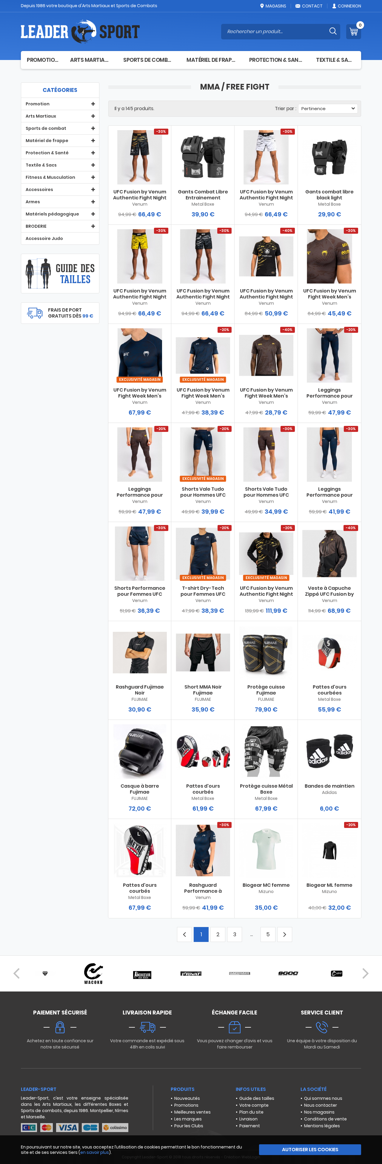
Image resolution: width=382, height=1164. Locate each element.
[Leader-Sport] (80, 32)
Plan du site (251, 1112)
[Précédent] (16, 974)
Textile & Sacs (335, 60)
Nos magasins (319, 1112)
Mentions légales (322, 1126)
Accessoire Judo (44, 238)
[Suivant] (366, 974)
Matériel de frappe (212, 60)
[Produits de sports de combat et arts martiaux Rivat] (191, 973)
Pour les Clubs (188, 1126)
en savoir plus (94, 1152)
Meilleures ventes (192, 1112)
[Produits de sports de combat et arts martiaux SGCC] (288, 973)
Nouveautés (187, 1098)
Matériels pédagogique (52, 214)
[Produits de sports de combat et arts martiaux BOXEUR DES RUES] (142, 973)
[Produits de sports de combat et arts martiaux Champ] (336, 973)
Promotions (186, 1105)
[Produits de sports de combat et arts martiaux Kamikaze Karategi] (239, 973)
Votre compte (254, 1105)
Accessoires (39, 190)
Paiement (249, 1126)
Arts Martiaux (90, 60)
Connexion (349, 6)
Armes (33, 202)
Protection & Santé (276, 60)
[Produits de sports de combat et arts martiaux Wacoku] (93, 973)
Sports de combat (149, 60)
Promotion (42, 60)
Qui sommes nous (323, 1098)
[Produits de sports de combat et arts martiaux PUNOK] (45, 973)
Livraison (248, 1119)
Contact (312, 6)
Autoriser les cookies (310, 1149)
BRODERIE (36, 226)
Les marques (188, 1119)
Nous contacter (320, 1105)
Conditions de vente (325, 1119)
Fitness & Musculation (50, 177)
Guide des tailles (256, 1098)
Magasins (276, 6)
